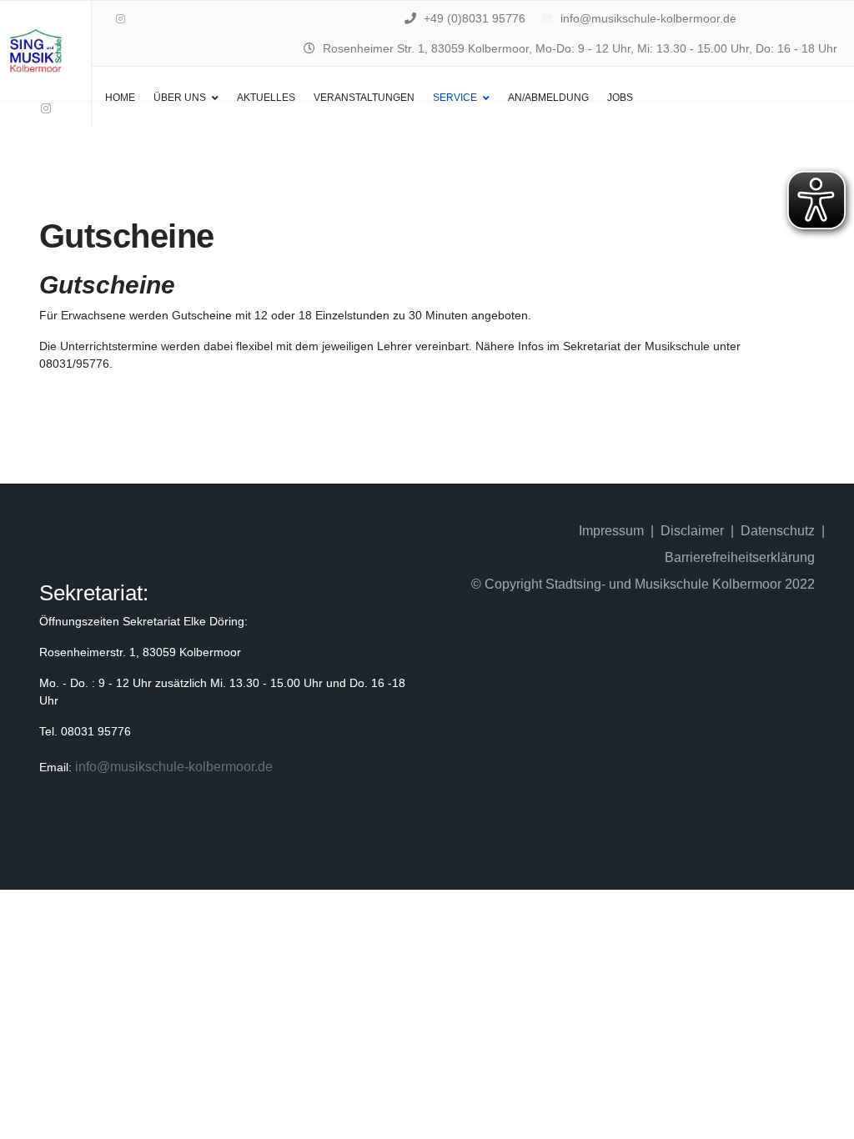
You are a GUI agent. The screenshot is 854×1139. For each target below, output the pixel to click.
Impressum (611, 531)
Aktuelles (266, 97)
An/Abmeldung (548, 97)
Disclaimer (692, 531)
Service (455, 97)
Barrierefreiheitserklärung (740, 557)
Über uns (179, 97)
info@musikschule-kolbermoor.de (648, 18)
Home (120, 97)
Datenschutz (778, 531)
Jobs (620, 97)
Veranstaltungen (364, 97)
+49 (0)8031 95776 (474, 18)
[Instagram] (120, 19)
